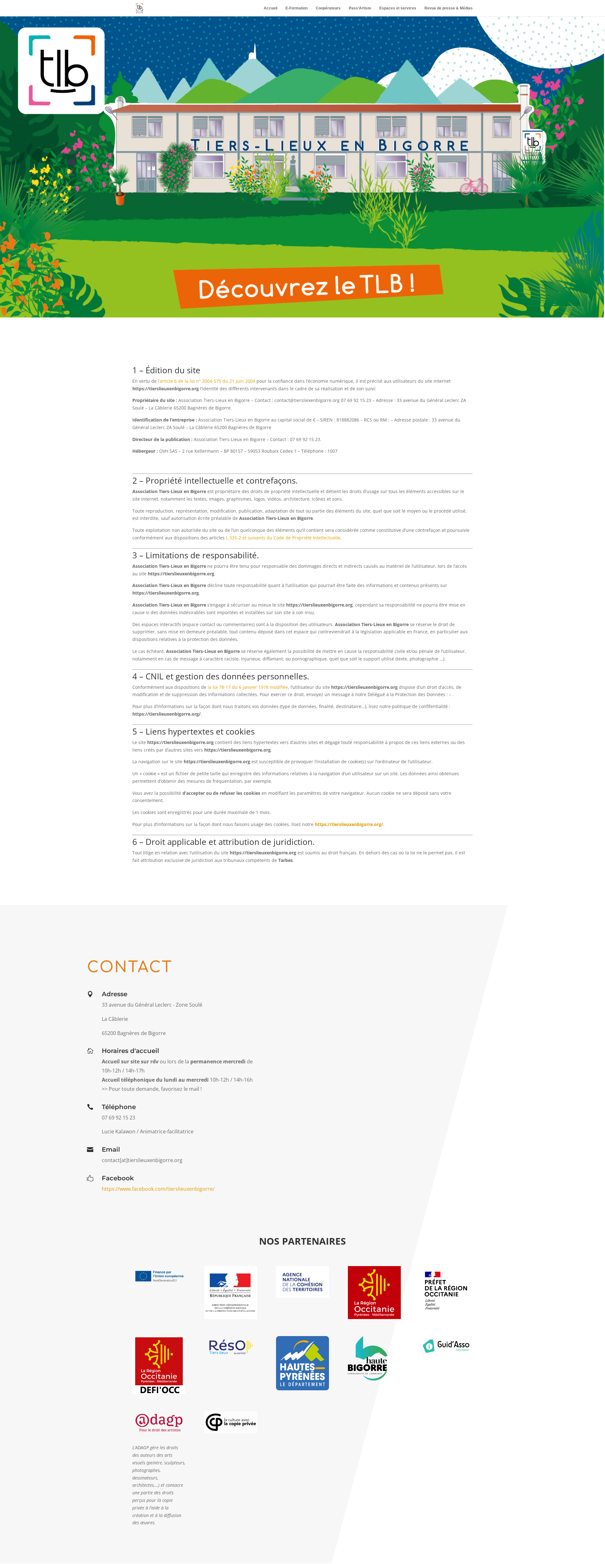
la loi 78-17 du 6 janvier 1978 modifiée (248, 687)
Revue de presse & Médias (448, 8)
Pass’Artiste (360, 8)
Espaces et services (397, 8)
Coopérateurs (328, 8)
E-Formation (296, 8)
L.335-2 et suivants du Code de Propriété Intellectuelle (283, 538)
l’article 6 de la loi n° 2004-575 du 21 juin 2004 (206, 381)
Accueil (270, 8)
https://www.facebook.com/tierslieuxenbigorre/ (158, 1188)
